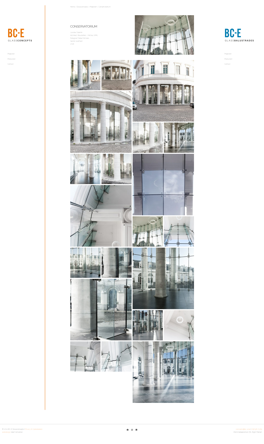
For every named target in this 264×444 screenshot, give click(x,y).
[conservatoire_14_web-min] (116, 169)
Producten (11, 59)
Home (72, 7)
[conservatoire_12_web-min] (101, 216)
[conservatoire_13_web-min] (163, 184)
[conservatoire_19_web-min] (163, 91)
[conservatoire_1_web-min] (163, 372)
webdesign (6, 432)
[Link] (24, 35)
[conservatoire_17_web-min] (179, 138)
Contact (11, 64)
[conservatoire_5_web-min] (179, 325)
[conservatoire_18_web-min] (101, 122)
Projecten (11, 54)
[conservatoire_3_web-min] (85, 356)
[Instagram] (132, 430)
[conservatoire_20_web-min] (116, 75)
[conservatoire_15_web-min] (85, 169)
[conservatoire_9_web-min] (85, 263)
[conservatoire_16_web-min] (148, 138)
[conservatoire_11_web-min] (148, 231)
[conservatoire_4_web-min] (148, 325)
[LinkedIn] (136, 430)
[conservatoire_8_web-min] (116, 263)
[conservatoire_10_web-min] (179, 231)
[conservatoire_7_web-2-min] (163, 278)
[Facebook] (127, 430)
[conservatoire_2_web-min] (116, 356)
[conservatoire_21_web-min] (85, 75)
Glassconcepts (82, 7)
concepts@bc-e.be (243, 429)
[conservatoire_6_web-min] (101, 309)
